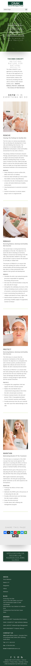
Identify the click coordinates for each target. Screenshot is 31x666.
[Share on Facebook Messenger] (22, 532)
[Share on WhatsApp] (18, 532)
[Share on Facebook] (5, 532)
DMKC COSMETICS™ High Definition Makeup (15, 622)
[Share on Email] (13, 535)
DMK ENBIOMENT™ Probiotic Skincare (13, 628)
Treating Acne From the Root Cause (13, 610)
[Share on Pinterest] (15, 532)
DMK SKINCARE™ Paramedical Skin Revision (15, 619)
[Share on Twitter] (8, 532)
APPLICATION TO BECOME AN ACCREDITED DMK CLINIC (15, 556)
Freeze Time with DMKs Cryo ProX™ (13, 600)
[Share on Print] (17, 535)
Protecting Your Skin (8, 598)
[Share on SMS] (25, 532)
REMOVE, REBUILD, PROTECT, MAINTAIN (15, 29)
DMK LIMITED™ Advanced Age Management (15, 625)
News (4, 612)
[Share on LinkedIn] (11, 532)
